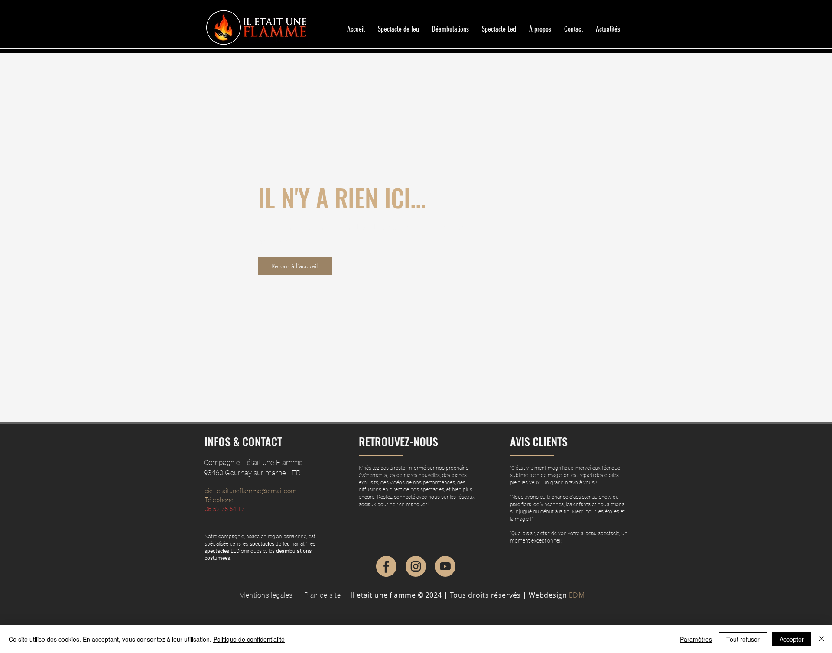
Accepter (792, 639)
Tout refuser (743, 639)
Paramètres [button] (696, 639)
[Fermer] (821, 639)
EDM (577, 595)
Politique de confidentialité (249, 639)
